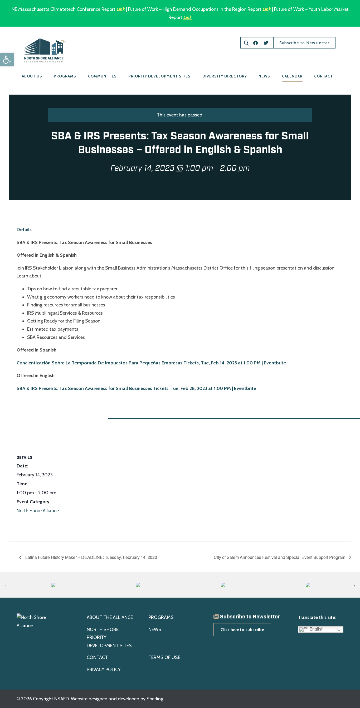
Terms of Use (164, 657)
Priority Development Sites (159, 76)
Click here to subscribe (242, 629)
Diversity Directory (224, 76)
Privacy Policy (104, 669)
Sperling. (155, 699)
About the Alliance (110, 617)
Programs (65, 76)
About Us (32, 76)
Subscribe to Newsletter (304, 42)
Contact (323, 76)
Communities (102, 76)
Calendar (292, 76)
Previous (6, 585)
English (316, 629)
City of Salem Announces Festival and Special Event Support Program (280, 557)
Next (353, 585)
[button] (7, 59)
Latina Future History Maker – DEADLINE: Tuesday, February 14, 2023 (90, 557)
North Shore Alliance (38, 511)
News (264, 76)
